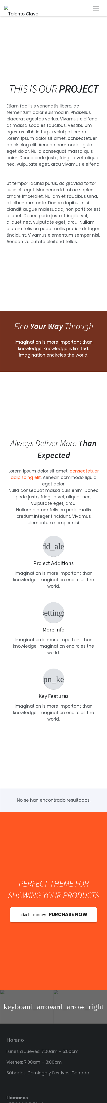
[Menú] (96, 8)
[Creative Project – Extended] (80, 1007)
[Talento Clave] (21, 8)
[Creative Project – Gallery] (27, 1007)
